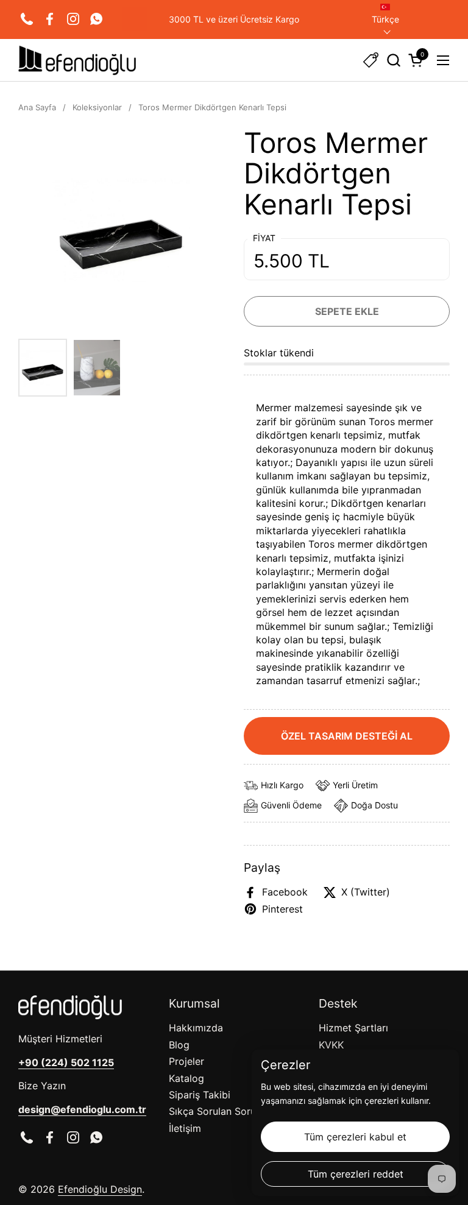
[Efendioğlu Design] (77, 60)
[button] (393, 60)
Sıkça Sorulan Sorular (218, 1111)
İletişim (185, 1128)
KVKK (331, 1045)
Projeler (186, 1061)
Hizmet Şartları (353, 1028)
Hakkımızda (196, 1028)
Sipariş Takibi (199, 1095)
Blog (179, 1045)
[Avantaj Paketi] (370, 60)
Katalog (186, 1078)
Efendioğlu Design (100, 1189)
